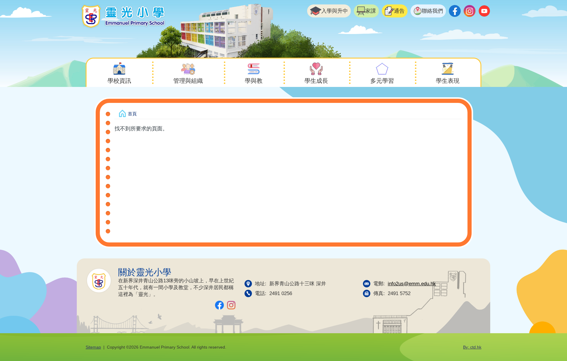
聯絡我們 (432, 11)
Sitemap (93, 347)
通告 (399, 11)
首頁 (132, 113)
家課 (370, 11)
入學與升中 (334, 11)
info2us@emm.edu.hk (412, 283)
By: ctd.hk (472, 347)
